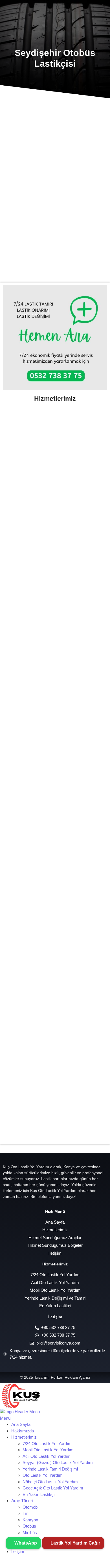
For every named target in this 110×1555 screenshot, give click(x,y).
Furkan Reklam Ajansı (70, 1377)
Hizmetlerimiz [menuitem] (24, 1437)
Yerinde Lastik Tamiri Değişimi (36, 484)
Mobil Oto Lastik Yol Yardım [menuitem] (48, 1449)
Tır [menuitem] (25, 1513)
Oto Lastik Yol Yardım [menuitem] (43, 1475)
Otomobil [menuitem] (31, 1507)
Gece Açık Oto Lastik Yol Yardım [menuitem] (53, 1487)
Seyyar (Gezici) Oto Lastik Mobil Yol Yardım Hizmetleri (52, 725)
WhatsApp (25, 1543)
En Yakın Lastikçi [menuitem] (38, 1494)
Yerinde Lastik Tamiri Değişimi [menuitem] (50, 1469)
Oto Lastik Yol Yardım (27, 563)
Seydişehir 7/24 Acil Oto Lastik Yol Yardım (55, 180)
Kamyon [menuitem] (30, 1519)
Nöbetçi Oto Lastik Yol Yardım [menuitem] (50, 1481)
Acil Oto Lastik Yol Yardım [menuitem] (47, 1456)
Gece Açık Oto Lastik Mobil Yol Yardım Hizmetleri (46, 976)
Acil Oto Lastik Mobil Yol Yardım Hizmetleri (50, 1058)
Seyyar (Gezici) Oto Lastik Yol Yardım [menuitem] (58, 1462)
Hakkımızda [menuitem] (22, 1430)
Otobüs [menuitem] (29, 1526)
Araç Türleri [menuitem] (22, 1500)
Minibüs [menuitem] (30, 1532)
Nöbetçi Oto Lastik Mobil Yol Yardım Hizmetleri (43, 811)
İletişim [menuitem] (17, 1551)
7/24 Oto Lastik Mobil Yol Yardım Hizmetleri (51, 1138)
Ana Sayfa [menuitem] (20, 1424)
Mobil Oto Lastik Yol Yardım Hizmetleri (46, 893)
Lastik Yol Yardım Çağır (74, 1543)
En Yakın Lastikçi (22, 643)
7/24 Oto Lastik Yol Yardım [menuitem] (47, 1443)
